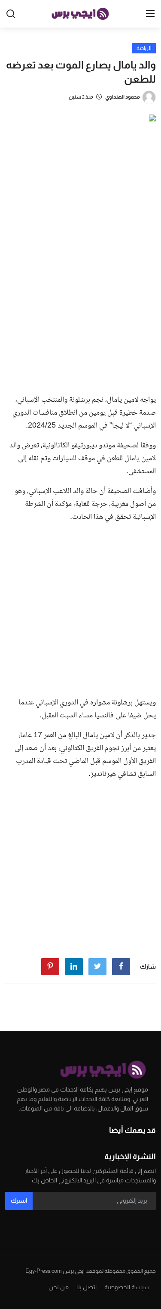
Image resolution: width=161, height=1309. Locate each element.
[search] (10, 13)
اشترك (19, 1200)
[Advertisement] (80, 302)
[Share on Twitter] (97, 966)
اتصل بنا (86, 1287)
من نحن (59, 1287)
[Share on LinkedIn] (74, 966)
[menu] (150, 13)
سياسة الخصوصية (126, 1287)
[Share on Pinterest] (50, 966)
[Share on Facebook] (121, 966)
